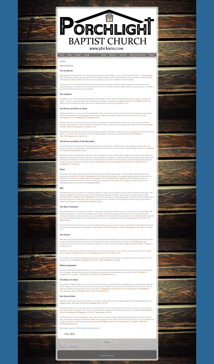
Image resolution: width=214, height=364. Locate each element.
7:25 (65, 136)
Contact (78, 55)
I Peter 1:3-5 (90, 127)
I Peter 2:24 (70, 127)
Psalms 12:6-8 (77, 80)
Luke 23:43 (140, 310)
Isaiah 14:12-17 (100, 178)
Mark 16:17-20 (141, 162)
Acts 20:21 (144, 211)
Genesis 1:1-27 (122, 103)
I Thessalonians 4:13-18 (108, 289)
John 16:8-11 (138, 148)
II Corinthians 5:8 (71, 312)
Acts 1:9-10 (131, 134)
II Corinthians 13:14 (140, 101)
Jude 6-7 (136, 321)
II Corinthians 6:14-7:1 (107, 274)
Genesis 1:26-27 (66, 197)
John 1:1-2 (135, 115)
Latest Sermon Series (138, 55)
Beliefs (95, 55)
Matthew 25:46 (65, 303)
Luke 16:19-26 (96, 321)
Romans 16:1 (82, 253)
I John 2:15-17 (84, 274)
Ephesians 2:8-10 (135, 218)
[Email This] (65, 334)
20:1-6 (95, 291)
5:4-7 (106, 253)
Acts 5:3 (83, 176)
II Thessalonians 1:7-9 (124, 321)
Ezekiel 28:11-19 (113, 178)
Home (62, 55)
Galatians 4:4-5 (93, 117)
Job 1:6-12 (119, 180)
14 (140, 115)
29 (80, 303)
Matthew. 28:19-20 (81, 260)
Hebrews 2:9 (103, 216)
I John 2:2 (112, 216)
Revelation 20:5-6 (95, 303)
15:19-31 (68, 253)
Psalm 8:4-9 (84, 201)
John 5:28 (75, 303)
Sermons (123, 55)
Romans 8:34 (72, 136)
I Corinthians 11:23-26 (111, 260)
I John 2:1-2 (82, 136)
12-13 (105, 303)
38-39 (122, 227)
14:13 (76, 274)
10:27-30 (107, 227)
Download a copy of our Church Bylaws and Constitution (79, 328)
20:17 (136, 244)
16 (102, 253)
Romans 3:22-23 (79, 197)
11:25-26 (85, 303)
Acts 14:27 (129, 244)
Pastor (103, 55)
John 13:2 (76, 176)
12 (99, 197)
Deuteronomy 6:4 (126, 101)
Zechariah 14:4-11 (70, 291)
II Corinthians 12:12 (103, 162)
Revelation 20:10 (94, 183)
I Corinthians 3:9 (95, 253)
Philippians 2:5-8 (81, 117)
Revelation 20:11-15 (69, 324)
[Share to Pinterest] (74, 334)
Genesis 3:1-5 (124, 178)
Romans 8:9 (67, 150)
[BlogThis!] (67, 334)
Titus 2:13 (121, 289)
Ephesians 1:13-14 (79, 150)
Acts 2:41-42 (93, 260)
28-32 (141, 244)
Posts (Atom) (73, 347)
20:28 (74, 253)
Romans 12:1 (66, 274)
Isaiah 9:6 (67, 117)
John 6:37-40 (98, 227)
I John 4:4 (127, 180)
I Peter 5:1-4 (115, 253)
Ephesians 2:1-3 (91, 197)
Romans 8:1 (115, 227)
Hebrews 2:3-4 (130, 162)
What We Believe (66, 66)
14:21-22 (75, 164)
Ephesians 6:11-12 (93, 176)
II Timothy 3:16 (65, 80)
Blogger (111, 355)
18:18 (101, 260)
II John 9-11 (94, 274)
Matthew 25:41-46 (108, 321)
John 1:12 (145, 218)
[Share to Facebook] (72, 334)
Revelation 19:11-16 (85, 291)
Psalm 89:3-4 (102, 291)
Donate (87, 55)
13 (109, 253)
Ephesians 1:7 (80, 127)
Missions (113, 55)
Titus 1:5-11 (66, 246)
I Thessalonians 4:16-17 (102, 312)
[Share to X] (69, 334)
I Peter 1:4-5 (143, 227)
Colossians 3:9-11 (95, 201)
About (69, 55)
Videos (151, 55)
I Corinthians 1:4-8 (131, 227)
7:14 (73, 117)
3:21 (91, 312)
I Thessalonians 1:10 (133, 289)
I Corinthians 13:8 (117, 162)
